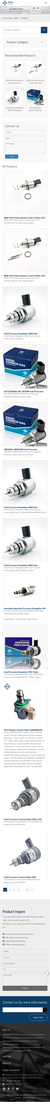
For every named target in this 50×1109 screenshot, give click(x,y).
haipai (32, 1098)
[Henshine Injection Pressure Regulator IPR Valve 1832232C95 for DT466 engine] (25, 590)
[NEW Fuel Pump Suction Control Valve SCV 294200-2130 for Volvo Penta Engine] (35, 69)
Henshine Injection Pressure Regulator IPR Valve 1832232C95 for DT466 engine (25, 608)
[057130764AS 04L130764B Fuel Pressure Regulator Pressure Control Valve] (35, 96)
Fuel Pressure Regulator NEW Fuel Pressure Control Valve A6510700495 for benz (24, 565)
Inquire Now (38, 1017)
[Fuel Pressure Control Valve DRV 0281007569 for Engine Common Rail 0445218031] (25, 852)
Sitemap (18, 1098)
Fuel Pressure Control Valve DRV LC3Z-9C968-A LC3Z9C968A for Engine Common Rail (24, 819)
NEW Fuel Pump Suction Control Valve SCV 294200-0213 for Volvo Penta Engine (15, 81)
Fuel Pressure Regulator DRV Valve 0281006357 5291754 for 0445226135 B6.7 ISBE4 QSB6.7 (24, 672)
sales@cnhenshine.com (13, 1084)
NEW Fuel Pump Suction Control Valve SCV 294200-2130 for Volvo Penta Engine (35, 81)
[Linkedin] (8, 1088)
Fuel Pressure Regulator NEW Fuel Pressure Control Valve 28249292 (15, 109)
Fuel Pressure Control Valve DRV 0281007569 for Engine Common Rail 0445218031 (21, 877)
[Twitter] (12, 1088)
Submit (11, 156)
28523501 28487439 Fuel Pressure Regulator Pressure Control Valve (20, 449)
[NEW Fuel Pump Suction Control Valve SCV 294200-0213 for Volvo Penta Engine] (14, 69)
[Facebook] (4, 1088)
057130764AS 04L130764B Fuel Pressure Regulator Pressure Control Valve (35, 109)
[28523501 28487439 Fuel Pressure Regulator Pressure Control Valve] (25, 424)
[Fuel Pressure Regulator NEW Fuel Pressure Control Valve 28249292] (14, 96)
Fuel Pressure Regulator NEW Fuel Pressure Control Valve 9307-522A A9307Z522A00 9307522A (21, 507)
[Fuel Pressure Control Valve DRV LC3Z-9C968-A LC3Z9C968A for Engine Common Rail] (25, 794)
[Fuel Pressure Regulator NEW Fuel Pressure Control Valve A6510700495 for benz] (25, 540)
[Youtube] (17, 1088)
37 (27, 890)
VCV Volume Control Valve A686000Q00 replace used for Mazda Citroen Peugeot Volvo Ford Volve (24, 730)
